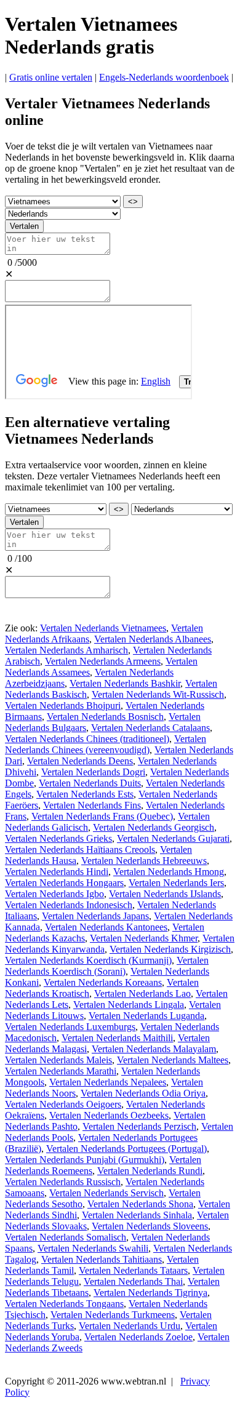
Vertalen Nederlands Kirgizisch (170, 949)
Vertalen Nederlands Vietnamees (103, 628)
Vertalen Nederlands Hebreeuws (144, 860)
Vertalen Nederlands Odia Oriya (143, 1093)
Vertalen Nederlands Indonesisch (68, 905)
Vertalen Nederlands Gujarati (173, 838)
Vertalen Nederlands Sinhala (137, 1215)
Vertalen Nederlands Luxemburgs (70, 1026)
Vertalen (24, 226)
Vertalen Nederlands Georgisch (153, 827)
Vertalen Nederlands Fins (92, 805)
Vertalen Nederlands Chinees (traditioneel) (87, 738)
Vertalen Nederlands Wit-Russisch (158, 694)
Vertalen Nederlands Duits (90, 783)
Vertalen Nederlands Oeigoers (63, 1104)
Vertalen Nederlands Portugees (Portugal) (126, 1148)
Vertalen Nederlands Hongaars (64, 882)
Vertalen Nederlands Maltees (172, 1060)
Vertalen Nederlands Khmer (144, 938)
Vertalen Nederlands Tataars (133, 1270)
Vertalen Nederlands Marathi (60, 1071)
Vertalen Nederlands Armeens (103, 661)
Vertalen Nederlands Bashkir (125, 683)
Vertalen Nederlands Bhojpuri (63, 705)
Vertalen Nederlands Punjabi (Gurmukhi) (84, 1159)
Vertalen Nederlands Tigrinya (150, 1292)
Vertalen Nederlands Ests (85, 794)
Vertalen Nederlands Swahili (93, 1248)
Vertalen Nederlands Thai (133, 1281)
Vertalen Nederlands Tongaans (64, 1303)
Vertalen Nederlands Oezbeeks (109, 1115)
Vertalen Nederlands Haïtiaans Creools (80, 849)
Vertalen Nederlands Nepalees (107, 1082)
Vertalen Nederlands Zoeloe (138, 1337)
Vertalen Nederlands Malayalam (154, 1049)
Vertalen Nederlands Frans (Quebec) (102, 816)
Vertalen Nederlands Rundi (149, 1170)
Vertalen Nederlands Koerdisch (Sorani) (107, 966)
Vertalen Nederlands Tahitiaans (101, 1259)
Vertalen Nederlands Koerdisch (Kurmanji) (88, 960)
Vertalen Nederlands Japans (95, 916)
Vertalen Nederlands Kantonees (106, 927)
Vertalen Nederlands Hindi (56, 871)
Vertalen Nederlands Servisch (106, 1193)
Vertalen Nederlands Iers (176, 882)
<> (133, 201)
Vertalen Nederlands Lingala (128, 1004)
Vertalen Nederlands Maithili (117, 1038)
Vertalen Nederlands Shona (140, 1204)
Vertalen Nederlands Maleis (58, 1060)
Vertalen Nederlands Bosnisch (105, 716)
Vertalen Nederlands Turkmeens (112, 1314)
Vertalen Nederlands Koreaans (103, 982)
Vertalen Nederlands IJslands (165, 894)
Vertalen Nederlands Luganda (146, 1015)
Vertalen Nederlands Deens (80, 761)
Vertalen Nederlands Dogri (93, 772)
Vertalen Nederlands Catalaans (150, 727)
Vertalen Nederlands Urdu (129, 1326)
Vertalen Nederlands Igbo (54, 894)
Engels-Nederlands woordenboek (164, 77)
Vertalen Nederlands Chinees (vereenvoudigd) (105, 744)
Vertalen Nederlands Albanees (152, 639)
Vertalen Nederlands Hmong (168, 871)
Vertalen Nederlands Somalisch (65, 1237)
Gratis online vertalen (50, 77)
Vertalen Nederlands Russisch (63, 1182)
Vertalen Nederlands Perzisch (139, 1126)
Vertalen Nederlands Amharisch (66, 650)
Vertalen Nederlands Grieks (58, 838)
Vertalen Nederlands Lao (142, 993)
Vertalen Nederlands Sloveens (150, 1226)
